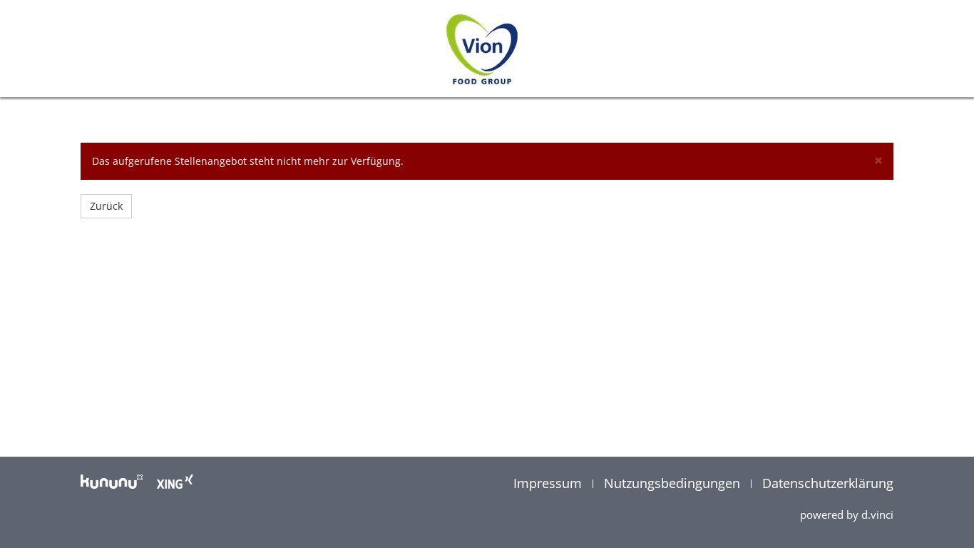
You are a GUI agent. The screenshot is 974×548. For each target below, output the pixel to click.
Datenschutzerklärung (827, 483)
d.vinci (877, 514)
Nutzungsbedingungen (674, 483)
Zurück (106, 206)
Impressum (549, 483)
